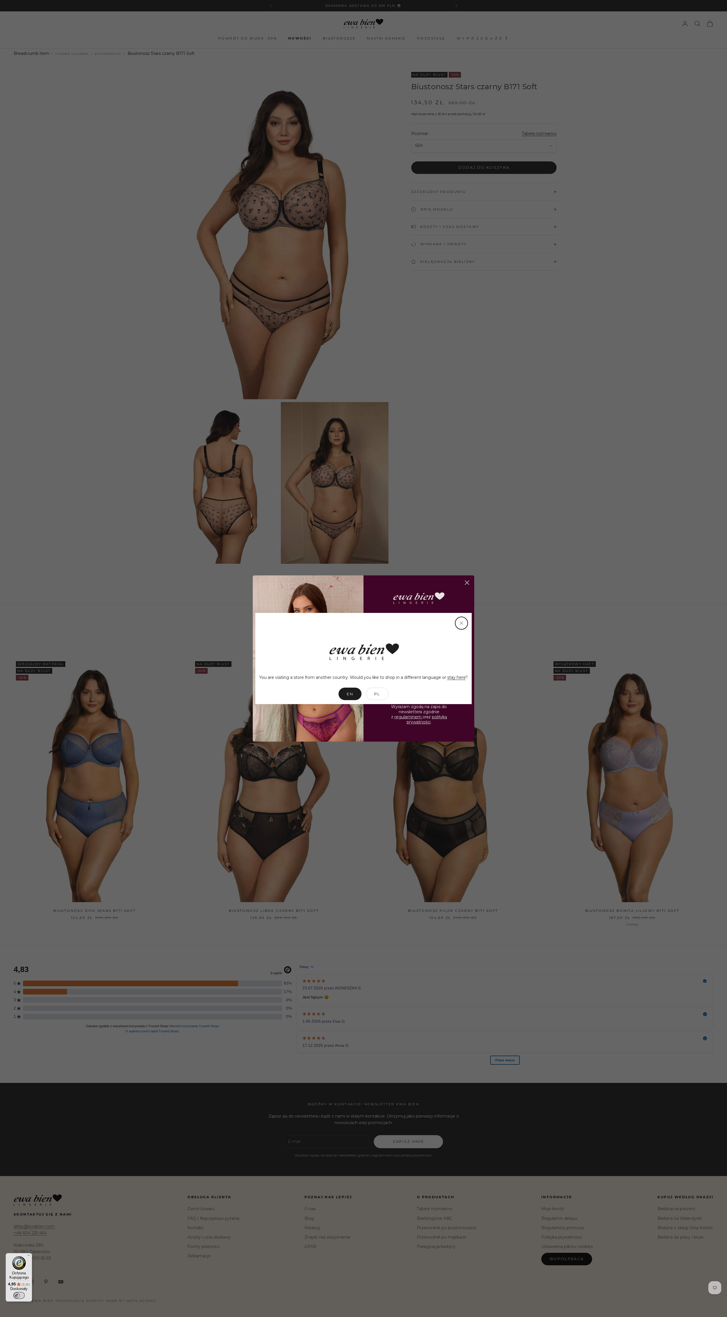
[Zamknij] (461, 623)
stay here (456, 677)
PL (377, 694)
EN (350, 694)
